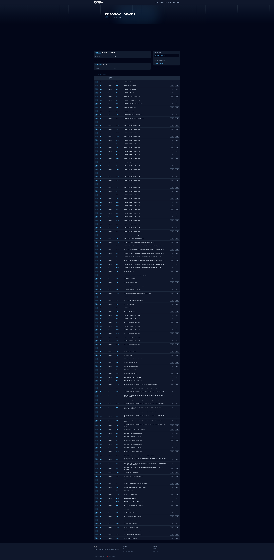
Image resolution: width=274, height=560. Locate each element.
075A (117, 216)
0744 (117, 151)
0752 (117, 202)
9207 (117, 238)
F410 (117, 403)
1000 (117, 523)
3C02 (117, 282)
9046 (117, 527)
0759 (117, 213)
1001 (117, 531)
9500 (117, 307)
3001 (117, 369)
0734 (117, 318)
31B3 (117, 407)
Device (177, 81)
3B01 (117, 81)
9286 (117, 512)
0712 (117, 440)
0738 (117, 333)
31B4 (117, 400)
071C (117, 260)
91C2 (117, 111)
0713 (117, 444)
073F (117, 133)
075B (117, 220)
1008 (117, 235)
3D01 (117, 278)
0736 (117, 326)
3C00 (117, 114)
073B (117, 344)
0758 (117, 209)
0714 (117, 447)
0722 (117, 490)
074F (117, 191)
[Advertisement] (137, 35)
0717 (117, 246)
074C (117, 180)
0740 (117, 136)
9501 (117, 311)
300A (117, 362)
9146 (117, 300)
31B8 (117, 472)
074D (117, 184)
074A (117, 173)
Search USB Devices (128, 551)
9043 (117, 293)
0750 (117, 194)
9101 (117, 498)
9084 (117, 373)
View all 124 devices (159, 63)
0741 (117, 140)
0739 (117, 337)
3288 (117, 395)
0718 (117, 249)
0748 (117, 165)
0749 (117, 169)
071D (117, 264)
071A (117, 242)
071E (117, 267)
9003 (117, 429)
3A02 (117, 355)
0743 (117, 147)
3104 (117, 459)
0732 (117, 118)
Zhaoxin (110, 10)
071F (117, 501)
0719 (117, 253)
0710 (117, 433)
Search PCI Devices (128, 548)
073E (117, 129)
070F (117, 366)
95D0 (117, 377)
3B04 (117, 92)
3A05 (117, 297)
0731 (117, 96)
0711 (117, 436)
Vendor (172, 81)
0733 (117, 315)
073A (117, 340)
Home (156, 2)
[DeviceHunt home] (98, 2)
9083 (117, 468)
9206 (117, 351)
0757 (117, 205)
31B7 (117, 425)
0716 (117, 520)
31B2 (117, 388)
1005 (117, 100)
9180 (117, 487)
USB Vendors (176, 2)
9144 (117, 534)
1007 (117, 348)
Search (161, 2)
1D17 (101, 81)
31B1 (117, 420)
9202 (117, 380)
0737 (117, 329)
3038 (117, 463)
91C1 (117, 107)
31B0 (117, 416)
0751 (117, 198)
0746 (117, 158)
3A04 (117, 271)
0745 (117, 154)
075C (117, 224)
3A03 (117, 509)
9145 (117, 286)
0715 (117, 451)
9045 (117, 476)
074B (117, 176)
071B (117, 256)
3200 (117, 304)
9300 (117, 391)
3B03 (117, 89)
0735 (117, 322)
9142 (117, 516)
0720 (117, 494)
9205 (117, 103)
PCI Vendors (168, 2)
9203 (117, 505)
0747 (117, 162)
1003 (117, 538)
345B (117, 384)
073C (117, 122)
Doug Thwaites (112, 556)
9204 (117, 275)
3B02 (117, 85)
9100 (117, 480)
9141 (117, 359)
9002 (117, 455)
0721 (117, 483)
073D (117, 125)
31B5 (117, 412)
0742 (117, 143)
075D (117, 227)
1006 (117, 289)
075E (117, 231)
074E (117, 187)
